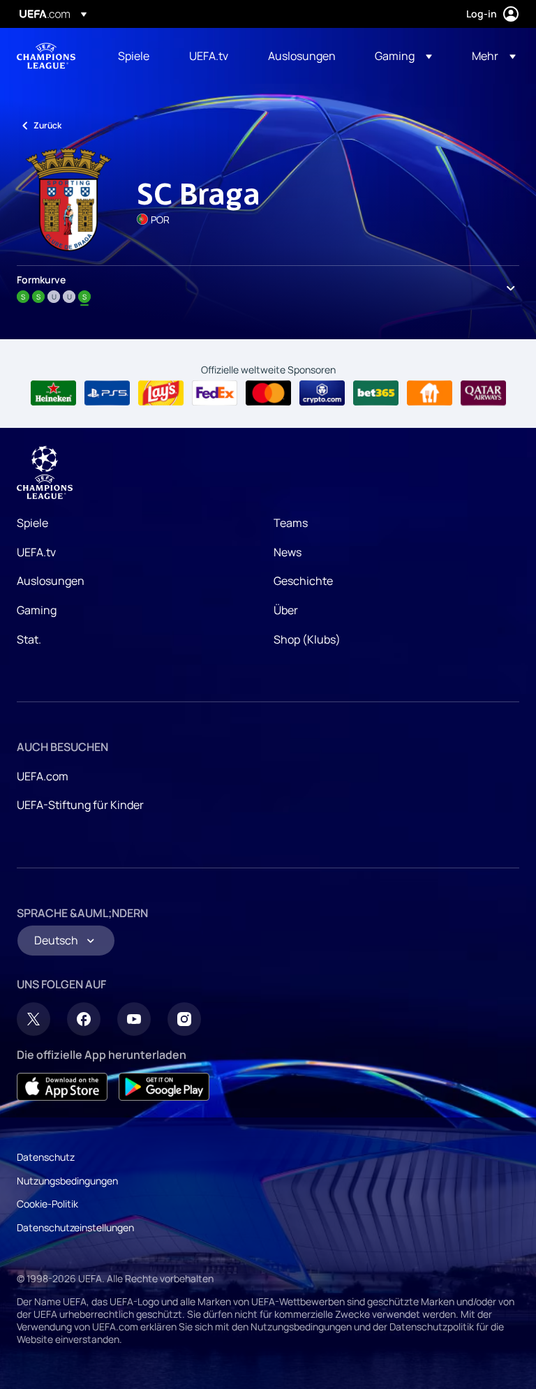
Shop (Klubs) (307, 639)
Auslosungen (50, 580)
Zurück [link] (47, 125)
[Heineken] (53, 393)
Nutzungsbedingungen (67, 1180)
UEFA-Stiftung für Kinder (80, 804)
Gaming (37, 610)
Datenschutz (46, 1157)
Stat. (29, 639)
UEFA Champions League (46, 56)
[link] (133, 56)
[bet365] (376, 393)
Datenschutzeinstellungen (75, 1227)
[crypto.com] (322, 393)
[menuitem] (136, 56)
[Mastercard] (268, 393)
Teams (291, 522)
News (288, 552)
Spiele (32, 522)
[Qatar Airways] (483, 393)
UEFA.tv (36, 552)
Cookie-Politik (47, 1203)
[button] (403, 56)
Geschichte (303, 580)
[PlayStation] (107, 393)
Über (286, 610)
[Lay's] (161, 393)
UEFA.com (42, 776)
